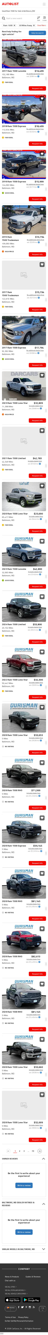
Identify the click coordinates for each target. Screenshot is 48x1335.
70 (33, 1151)
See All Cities (10, 1286)
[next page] (40, 1151)
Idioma (12, 1307)
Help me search (37, 33)
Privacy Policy (23, 1317)
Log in (42, 1309)
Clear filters (41, 25)
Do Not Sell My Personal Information (19, 1321)
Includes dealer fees (36, 406)
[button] (39, 18)
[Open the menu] (44, 4)
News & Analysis (12, 1276)
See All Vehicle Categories (16, 1293)
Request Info (37, 88)
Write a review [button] (24, 1185)
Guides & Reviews (33, 1276)
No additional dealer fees (35, 74)
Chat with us (10, 1280)
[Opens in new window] (13, 1299)
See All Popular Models (15, 1290)
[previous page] (8, 1151)
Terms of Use (10, 1317)
